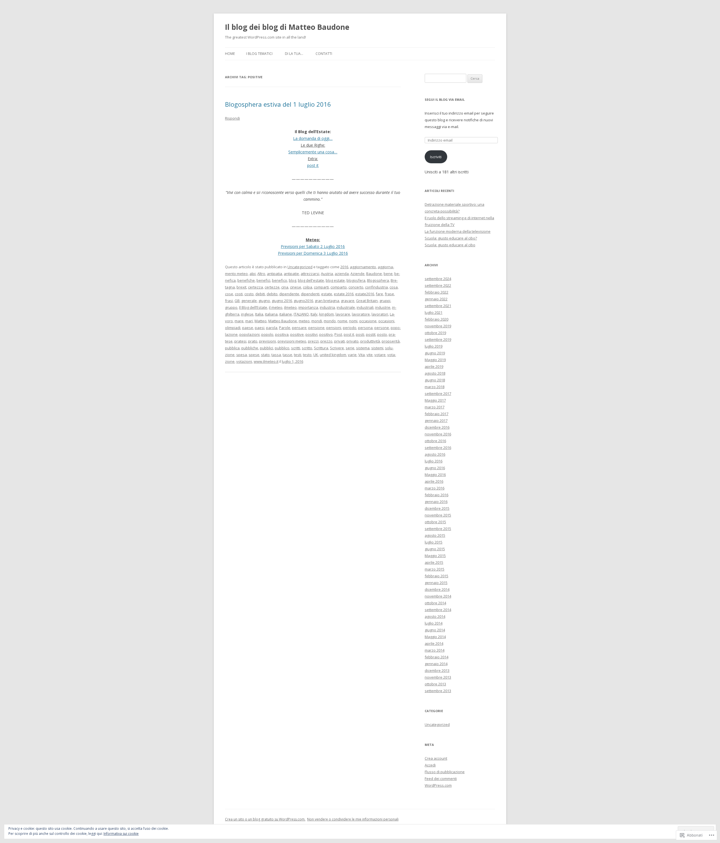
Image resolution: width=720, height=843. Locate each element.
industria (327, 307)
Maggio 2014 (435, 636)
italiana (271, 314)
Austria (327, 273)
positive (297, 334)
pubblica (232, 347)
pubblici (266, 347)
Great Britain (367, 300)
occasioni (386, 320)
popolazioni (249, 334)
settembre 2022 (438, 285)
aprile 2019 (434, 366)
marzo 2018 (434, 386)
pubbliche (249, 347)
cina (284, 287)
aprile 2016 (434, 481)
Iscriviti (436, 156)
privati (339, 341)
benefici (263, 280)
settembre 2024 (438, 278)
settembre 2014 (438, 609)
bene (388, 273)
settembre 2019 (438, 339)
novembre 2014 (438, 596)
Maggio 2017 (435, 400)
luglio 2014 (433, 623)
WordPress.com (438, 785)
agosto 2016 (435, 454)
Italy (314, 314)
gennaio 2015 (436, 582)
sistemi (377, 347)
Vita (361, 354)
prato (252, 341)
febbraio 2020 (436, 319)
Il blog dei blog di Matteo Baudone (287, 27)
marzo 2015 (434, 569)
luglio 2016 (433, 461)
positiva (282, 334)
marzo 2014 (434, 650)
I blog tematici (259, 53)
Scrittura (321, 347)
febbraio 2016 (436, 494)
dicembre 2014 (437, 589)
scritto (307, 347)
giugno (264, 300)
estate (326, 293)
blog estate (335, 280)
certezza (255, 287)
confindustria (376, 287)
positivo (326, 334)
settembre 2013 (438, 690)
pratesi (240, 341)
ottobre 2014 (435, 602)
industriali (365, 307)
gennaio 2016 (436, 501)
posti (360, 334)
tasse (287, 354)
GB (237, 300)
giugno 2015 (435, 548)
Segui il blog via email (445, 99)
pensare (299, 327)
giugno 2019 (435, 352)
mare (239, 320)
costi (239, 293)
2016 (344, 266)
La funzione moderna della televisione (457, 231)
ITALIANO (301, 314)
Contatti (324, 53)
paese (247, 327)
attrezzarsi (310, 273)
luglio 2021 (433, 312)
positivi (311, 334)
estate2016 (364, 293)
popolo (267, 334)
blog (292, 280)
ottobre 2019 (435, 332)
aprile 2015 (434, 562)
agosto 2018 (435, 373)
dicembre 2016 (437, 427)
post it (313, 165)
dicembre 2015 (437, 508)
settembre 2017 (438, 393)
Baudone (374, 273)
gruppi (384, 300)
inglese (247, 314)
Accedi (430, 765)
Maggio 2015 (435, 555)
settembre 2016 (438, 447)
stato (265, 354)
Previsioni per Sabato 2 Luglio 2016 (313, 246)
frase (389, 293)
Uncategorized (299, 266)
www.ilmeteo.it (266, 361)
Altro (261, 273)
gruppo (231, 307)
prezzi (313, 341)
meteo (304, 320)
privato (352, 341)
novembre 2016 (438, 434)
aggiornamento (363, 266)
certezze (272, 287)
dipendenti (310, 293)
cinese (295, 287)
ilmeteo (290, 307)
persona (365, 327)
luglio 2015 (433, 542)
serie (350, 347)
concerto (355, 287)
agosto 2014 (435, 616)
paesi (259, 327)
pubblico (282, 347)
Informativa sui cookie (121, 833)
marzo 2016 (434, 488)
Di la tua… (294, 53)
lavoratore (361, 314)
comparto (338, 287)
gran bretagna (327, 300)
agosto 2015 (435, 535)
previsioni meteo (292, 341)
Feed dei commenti (441, 778)
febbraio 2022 (436, 292)
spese (254, 354)
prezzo (326, 341)
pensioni (333, 327)
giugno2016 (303, 300)
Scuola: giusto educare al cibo (450, 244)
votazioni (244, 361)
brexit (241, 287)
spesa (241, 354)
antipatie (291, 273)
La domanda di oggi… (312, 138)
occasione (368, 320)
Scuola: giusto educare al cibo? (451, 238)
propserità (391, 341)
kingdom (326, 314)
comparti (321, 287)
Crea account (436, 758)
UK (315, 354)
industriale (346, 307)
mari (249, 320)
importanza (308, 307)
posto (382, 334)
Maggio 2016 (435, 474)
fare (379, 293)
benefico (279, 280)
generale (249, 300)
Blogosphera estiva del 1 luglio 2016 (278, 104)
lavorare (343, 314)
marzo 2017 (434, 407)
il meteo (275, 307)
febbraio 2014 (436, 656)
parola (271, 327)
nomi (353, 320)
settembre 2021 (438, 305)
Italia (259, 314)
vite (369, 354)
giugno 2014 (435, 629)
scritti (295, 347)
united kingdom (333, 354)
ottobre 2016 (435, 440)
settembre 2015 (438, 528)
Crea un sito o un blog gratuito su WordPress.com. (265, 819)
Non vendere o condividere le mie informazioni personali (353, 819)
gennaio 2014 (436, 663)
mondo (330, 320)
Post (338, 334)
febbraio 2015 (436, 575)
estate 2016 (344, 293)
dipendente (289, 293)
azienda (342, 273)
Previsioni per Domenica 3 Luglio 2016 (313, 253)
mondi (316, 320)
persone (381, 327)
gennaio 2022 (436, 298)
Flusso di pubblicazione (445, 771)
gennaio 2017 (436, 420)
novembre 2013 (438, 677)
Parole (284, 327)
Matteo (261, 320)
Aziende (357, 273)
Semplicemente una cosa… (312, 152)
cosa (394, 287)
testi (297, 354)
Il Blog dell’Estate (253, 307)
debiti (260, 293)
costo (249, 293)
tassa (276, 354)
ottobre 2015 (435, 521)
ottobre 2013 (435, 684)
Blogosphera (378, 280)
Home (230, 53)
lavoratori (380, 314)
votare (380, 354)
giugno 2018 (435, 380)
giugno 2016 (282, 300)
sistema (363, 347)
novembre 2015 (438, 515)
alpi (252, 273)
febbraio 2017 (436, 413)
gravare (347, 300)
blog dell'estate (311, 280)
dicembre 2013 (437, 670)
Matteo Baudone (282, 320)
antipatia (274, 273)
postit (370, 334)
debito (272, 293)
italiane (285, 314)
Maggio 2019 (435, 359)
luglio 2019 (433, 346)
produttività (370, 341)
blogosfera (355, 280)
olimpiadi (232, 327)
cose (229, 293)
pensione (316, 327)
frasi (229, 300)
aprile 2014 (434, 643)
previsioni (267, 341)
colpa (307, 287)
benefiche (246, 280)
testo (307, 354)
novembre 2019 (438, 325)
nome (342, 320)
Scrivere (337, 347)
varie (352, 354)
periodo (349, 327)
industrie (382, 307)
